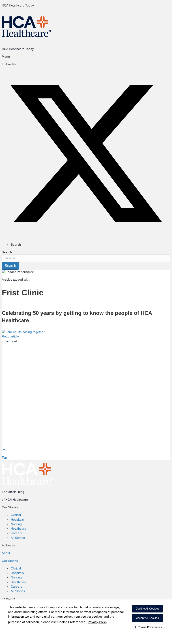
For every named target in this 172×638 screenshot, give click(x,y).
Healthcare (18, 528)
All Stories (18, 537)
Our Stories (10, 561)
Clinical (16, 515)
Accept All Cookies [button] (147, 618)
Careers (16, 533)
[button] (147, 627)
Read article (10, 336)
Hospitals (17, 519)
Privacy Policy (97, 622)
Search (7, 252)
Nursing (16, 524)
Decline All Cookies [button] (147, 608)
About (6, 553)
